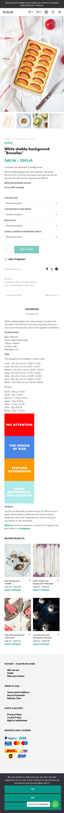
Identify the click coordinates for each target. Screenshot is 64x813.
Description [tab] (32, 309)
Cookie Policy (14, 717)
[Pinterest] (57, 269)
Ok (32, 789)
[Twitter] (53, 269)
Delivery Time (14, 698)
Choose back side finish (17, 209)
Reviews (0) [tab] (32, 314)
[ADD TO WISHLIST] (29, 580)
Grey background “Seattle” (11, 582)
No (32, 798)
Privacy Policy (14, 714)
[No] (60, 793)
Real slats (10, 221)
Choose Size (11, 198)
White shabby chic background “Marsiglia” (43, 582)
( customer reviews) (32, 142)
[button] (30, 11)
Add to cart (26, 249)
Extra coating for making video (22, 232)
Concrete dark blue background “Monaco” (43, 636)
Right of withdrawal (17, 720)
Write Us (8, 525)
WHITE (32, 139)
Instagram (25, 528)
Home (6, 139)
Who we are (13, 670)
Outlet (10, 673)
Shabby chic (28, 285)
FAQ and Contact (15, 676)
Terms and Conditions (18, 692)
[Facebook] (48, 269)
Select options (12, 590)
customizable (16, 285)
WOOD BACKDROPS (19, 139)
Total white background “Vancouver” (14, 636)
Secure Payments (16, 695)
